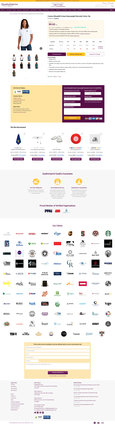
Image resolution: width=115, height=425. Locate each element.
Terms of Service (15, 407)
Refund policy (14, 409)
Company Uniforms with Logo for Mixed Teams (85, 400)
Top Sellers (13, 386)
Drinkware (40, 9)
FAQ (12, 400)
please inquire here (74, 35)
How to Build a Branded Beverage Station (83, 388)
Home (12, 394)
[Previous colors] (9, 65)
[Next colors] (42, 65)
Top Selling (79, 9)
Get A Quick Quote (18, 159)
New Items (74, 9)
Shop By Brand (9, 9)
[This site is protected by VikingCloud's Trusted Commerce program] (25, 92)
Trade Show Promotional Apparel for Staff (83, 404)
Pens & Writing (64, 9)
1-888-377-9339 (57, 5)
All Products (14, 390)
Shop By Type (3, 9)
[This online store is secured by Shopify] (17, 92)
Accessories (19, 9)
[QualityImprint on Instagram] (43, 413)
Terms (32, 422)
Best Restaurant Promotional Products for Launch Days (87, 384)
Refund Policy (27, 422)
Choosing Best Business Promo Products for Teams (86, 396)
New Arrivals (14, 388)
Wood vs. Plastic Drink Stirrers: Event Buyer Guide (85, 392)
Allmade (55, 76)
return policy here (22, 112)
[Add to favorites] (24, 133)
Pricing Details (22, 155)
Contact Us (13, 398)
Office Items (58, 9)
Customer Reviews (15, 405)
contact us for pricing (85, 33)
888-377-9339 (41, 405)
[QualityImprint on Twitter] (35, 413)
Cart (113, 9)
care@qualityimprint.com (60, 6)
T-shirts (59, 76)
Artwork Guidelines (15, 402)
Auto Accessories (26, 9)
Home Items (52, 9)
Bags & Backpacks (34, 9)
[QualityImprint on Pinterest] (40, 413)
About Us (13, 396)
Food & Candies (46, 9)
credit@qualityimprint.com (51, 408)
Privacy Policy (21, 422)
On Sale (69, 9)
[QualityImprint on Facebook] (38, 413)
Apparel (14, 9)
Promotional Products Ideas (17, 404)
